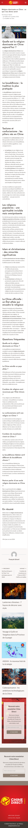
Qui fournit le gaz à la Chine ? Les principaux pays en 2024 (7, 573)
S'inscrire (14, 732)
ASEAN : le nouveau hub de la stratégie (14, 662)
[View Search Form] (2, 2)
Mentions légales (14, 815)
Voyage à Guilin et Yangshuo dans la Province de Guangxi (14, 634)
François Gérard (14, 559)
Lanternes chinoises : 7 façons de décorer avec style (12, 605)
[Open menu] (26, 3)
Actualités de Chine (9, 18)
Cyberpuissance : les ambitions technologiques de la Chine (13, 690)
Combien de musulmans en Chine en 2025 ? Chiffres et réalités (21, 573)
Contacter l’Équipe (14, 818)
